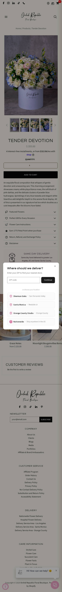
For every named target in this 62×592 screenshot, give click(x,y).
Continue (48, 280)
